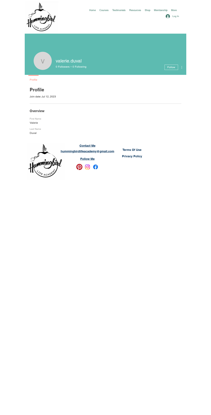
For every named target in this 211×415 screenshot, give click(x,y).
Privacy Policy (132, 156)
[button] (104, 10)
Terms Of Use (131, 150)
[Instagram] (87, 167)
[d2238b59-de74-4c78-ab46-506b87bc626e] (79, 167)
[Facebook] (95, 167)
